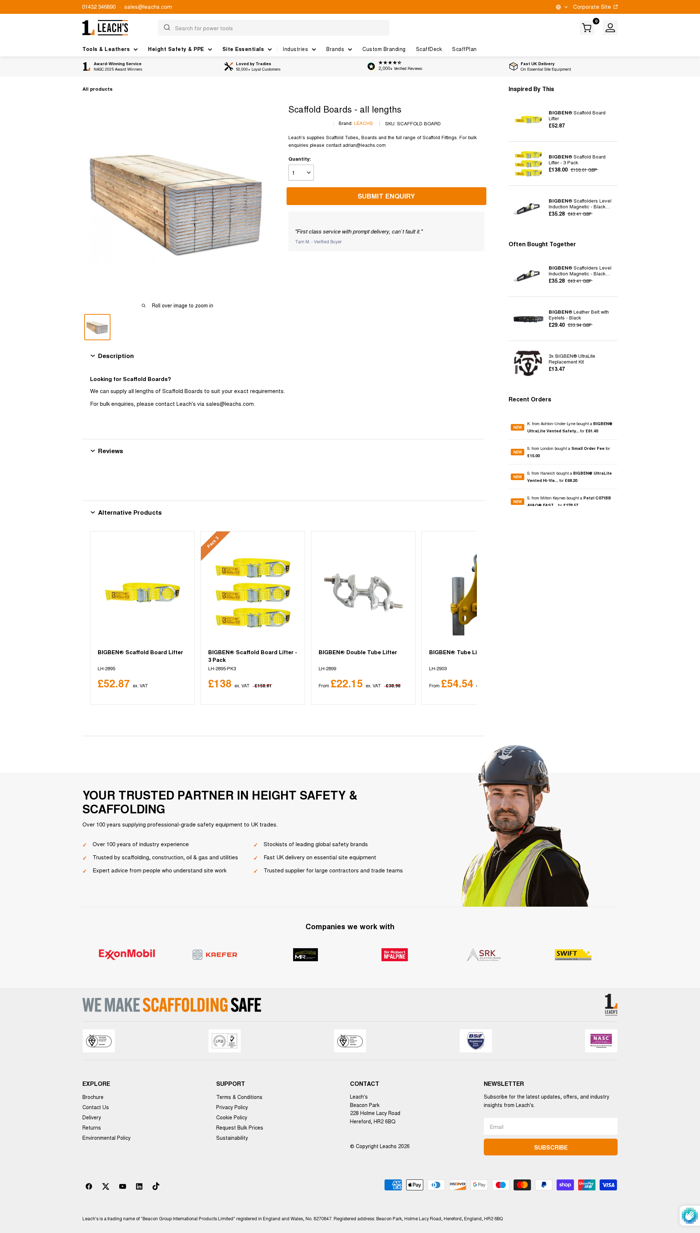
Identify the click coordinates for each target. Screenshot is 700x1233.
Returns (91, 1127)
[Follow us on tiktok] (156, 1186)
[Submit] (166, 28)
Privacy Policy (232, 1107)
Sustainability (232, 1137)
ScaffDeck (429, 48)
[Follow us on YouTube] (122, 1186)
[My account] (610, 27)
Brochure (93, 1096)
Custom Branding (384, 48)
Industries (295, 48)
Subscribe (551, 1147)
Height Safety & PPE (176, 48)
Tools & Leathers (106, 48)
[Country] (561, 7)
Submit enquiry (386, 196)
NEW (517, 420)
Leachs (363, 123)
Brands (335, 48)
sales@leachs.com (148, 6)
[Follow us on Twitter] (105, 1186)
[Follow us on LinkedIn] (139, 1186)
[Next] (462, 618)
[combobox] (273, 28)
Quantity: (299, 158)
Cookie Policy (231, 1117)
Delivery (91, 1117)
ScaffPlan (464, 48)
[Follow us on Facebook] (89, 1186)
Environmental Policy (106, 1137)
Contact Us (95, 1107)
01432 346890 (99, 6)
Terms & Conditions (239, 1096)
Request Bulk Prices (239, 1127)
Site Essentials (243, 48)
